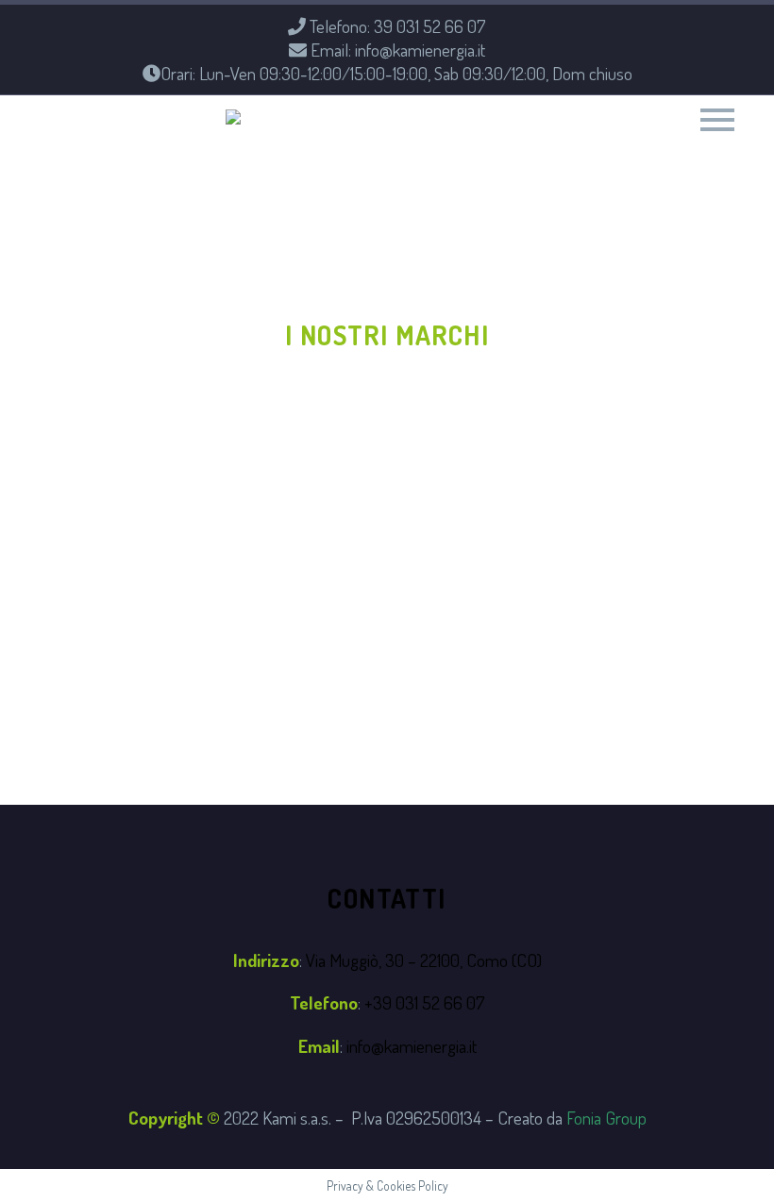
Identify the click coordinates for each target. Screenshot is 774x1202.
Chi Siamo (416, 144)
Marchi (691, 144)
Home (336, 144)
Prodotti (511, 144)
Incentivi (605, 144)
